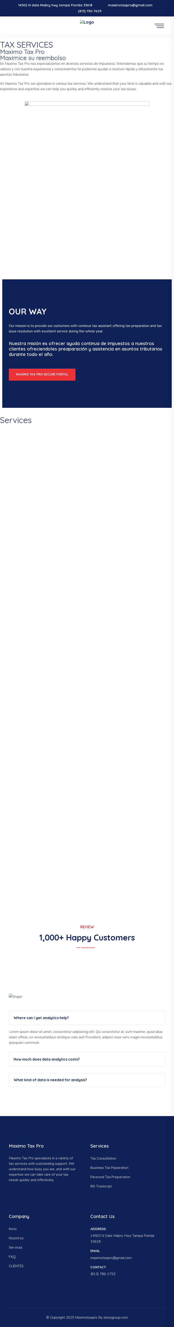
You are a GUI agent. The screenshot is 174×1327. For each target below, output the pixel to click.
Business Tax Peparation (109, 1167)
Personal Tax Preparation (110, 1177)
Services (15, 1247)
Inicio (13, 1229)
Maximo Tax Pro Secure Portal (42, 374)
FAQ (12, 1256)
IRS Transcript (101, 1186)
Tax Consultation (103, 1158)
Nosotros (16, 1238)
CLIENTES (16, 1266)
